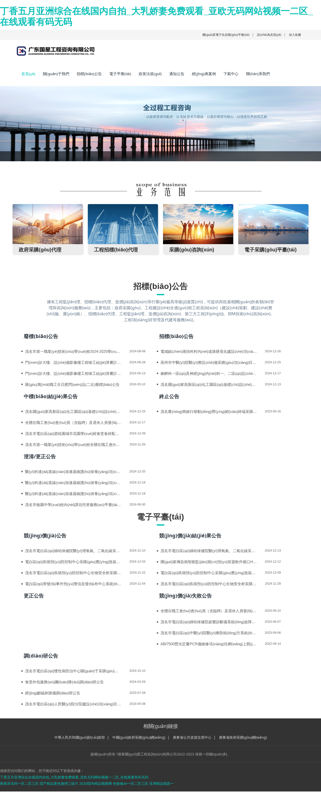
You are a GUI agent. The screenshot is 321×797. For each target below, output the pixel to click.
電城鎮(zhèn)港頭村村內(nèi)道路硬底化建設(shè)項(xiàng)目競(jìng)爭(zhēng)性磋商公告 (208, 351)
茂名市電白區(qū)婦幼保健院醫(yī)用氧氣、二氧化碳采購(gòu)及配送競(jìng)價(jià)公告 (73, 551)
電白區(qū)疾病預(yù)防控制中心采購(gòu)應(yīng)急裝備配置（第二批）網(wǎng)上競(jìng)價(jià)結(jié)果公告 (208, 573)
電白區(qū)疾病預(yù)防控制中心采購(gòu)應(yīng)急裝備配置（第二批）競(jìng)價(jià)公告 (73, 562)
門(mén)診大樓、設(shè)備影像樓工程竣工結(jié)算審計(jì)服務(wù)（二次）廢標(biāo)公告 (73, 362)
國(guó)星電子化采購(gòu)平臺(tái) (226, 35)
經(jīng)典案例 (204, 73)
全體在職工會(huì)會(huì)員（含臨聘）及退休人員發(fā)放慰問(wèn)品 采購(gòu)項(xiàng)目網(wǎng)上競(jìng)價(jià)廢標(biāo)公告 (208, 611)
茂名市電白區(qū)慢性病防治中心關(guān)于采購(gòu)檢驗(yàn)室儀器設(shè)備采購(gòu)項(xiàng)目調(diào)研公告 (73, 671)
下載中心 (230, 73)
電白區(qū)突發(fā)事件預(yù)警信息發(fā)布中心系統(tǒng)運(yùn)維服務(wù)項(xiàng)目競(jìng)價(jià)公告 (73, 584)
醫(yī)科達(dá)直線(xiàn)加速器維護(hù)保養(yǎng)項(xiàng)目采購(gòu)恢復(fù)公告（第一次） (73, 483)
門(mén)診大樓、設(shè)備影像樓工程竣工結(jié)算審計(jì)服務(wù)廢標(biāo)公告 (73, 373)
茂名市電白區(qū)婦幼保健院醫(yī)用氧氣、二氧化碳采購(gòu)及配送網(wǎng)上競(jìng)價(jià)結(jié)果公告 (208, 551)
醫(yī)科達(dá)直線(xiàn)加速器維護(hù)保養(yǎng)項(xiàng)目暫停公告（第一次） (73, 494)
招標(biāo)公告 (89, 73)
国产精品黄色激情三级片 (59, 783)
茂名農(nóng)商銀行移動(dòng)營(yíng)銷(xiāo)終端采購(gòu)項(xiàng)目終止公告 (208, 411)
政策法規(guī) (150, 73)
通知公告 (176, 73)
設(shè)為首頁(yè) (269, 35)
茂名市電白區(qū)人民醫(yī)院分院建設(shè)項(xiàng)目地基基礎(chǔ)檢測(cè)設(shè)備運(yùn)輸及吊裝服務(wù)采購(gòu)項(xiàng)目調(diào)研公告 (73, 704)
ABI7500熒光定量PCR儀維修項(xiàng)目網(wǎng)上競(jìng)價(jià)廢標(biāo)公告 (208, 644)
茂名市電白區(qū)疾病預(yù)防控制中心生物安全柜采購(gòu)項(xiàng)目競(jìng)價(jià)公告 (73, 573)
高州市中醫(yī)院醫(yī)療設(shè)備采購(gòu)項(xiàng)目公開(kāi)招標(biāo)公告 (208, 362)
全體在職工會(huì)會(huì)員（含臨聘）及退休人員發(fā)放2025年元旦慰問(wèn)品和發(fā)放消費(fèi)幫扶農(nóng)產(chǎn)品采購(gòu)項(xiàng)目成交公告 (73, 422)
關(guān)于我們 (56, 73)
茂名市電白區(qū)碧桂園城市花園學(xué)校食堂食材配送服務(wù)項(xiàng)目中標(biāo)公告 (73, 433)
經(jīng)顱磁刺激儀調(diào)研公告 (52, 693)
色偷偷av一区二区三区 (130, 783)
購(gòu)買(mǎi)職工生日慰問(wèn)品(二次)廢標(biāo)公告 (72, 384)
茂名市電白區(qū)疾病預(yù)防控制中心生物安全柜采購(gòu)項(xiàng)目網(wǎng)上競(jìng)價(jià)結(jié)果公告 (208, 584)
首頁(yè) (28, 73)
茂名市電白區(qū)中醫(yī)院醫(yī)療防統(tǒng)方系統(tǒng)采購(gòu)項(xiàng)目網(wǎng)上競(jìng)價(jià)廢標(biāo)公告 (208, 633)
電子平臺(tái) (120, 73)
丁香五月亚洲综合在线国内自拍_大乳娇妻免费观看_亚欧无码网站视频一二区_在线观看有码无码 (74, 777)
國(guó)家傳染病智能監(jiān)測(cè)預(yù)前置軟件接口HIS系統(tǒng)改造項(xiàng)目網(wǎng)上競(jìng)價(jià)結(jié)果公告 (208, 562)
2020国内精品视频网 (95, 783)
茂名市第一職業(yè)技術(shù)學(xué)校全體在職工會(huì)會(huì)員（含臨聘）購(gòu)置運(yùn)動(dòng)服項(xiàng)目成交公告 (73, 444)
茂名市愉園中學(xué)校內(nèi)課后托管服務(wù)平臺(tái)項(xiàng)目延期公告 (73, 505)
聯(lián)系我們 (258, 73)
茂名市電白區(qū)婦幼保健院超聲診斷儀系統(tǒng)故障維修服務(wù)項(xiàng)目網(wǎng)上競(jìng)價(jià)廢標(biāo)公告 (208, 622)
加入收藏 (295, 35)
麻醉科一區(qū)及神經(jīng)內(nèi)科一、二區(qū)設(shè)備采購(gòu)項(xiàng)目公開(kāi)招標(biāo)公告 (208, 373)
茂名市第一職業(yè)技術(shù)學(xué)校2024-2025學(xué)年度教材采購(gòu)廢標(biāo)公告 (73, 351)
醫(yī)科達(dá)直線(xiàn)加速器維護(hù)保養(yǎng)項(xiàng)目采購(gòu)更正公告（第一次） (73, 471)
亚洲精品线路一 (161, 783)
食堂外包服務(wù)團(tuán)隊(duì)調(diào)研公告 (64, 682)
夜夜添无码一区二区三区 (19, 783)
